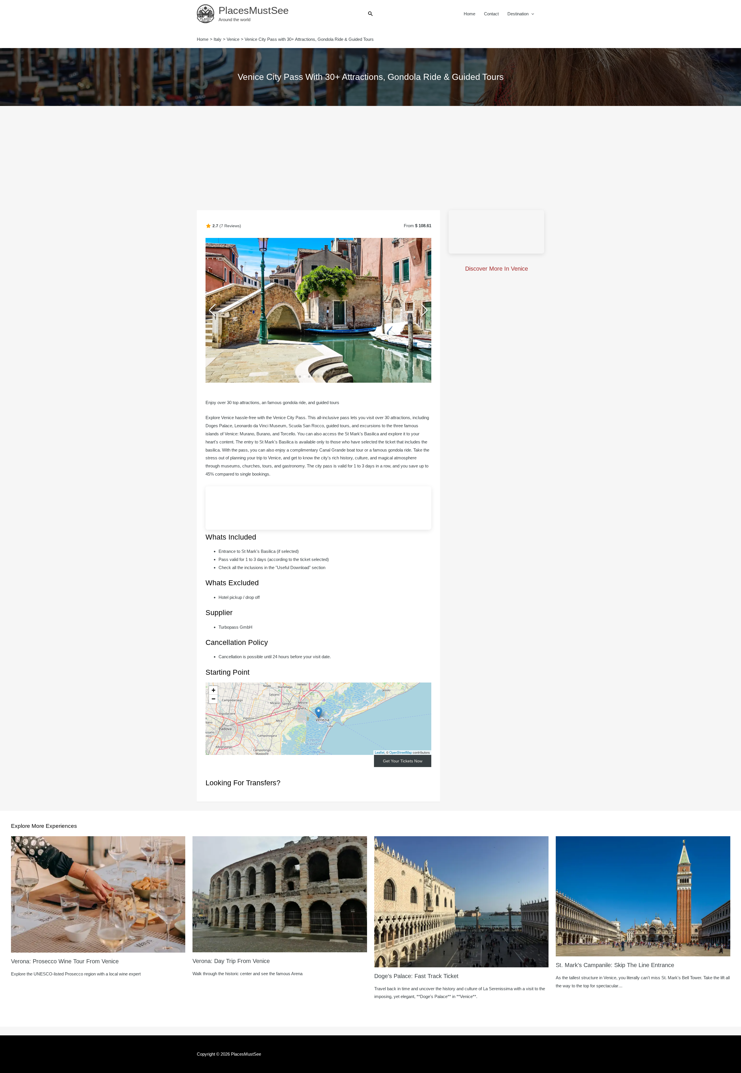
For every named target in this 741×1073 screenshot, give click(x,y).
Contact (491, 13)
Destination (518, 13)
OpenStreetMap (400, 752)
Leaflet (379, 752)
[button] (370, 14)
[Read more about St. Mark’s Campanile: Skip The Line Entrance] (643, 895)
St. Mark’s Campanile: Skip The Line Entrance (615, 965)
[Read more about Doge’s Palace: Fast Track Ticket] (461, 901)
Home (469, 13)
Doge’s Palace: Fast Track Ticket (416, 976)
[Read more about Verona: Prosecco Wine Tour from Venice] (98, 894)
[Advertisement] (370, 149)
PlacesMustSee (254, 10)
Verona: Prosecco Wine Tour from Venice (65, 961)
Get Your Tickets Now (402, 761)
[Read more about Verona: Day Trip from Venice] (279, 894)
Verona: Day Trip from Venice (231, 961)
